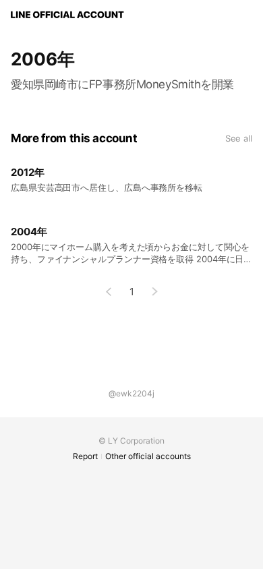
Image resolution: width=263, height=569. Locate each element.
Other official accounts (148, 456)
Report (85, 456)
